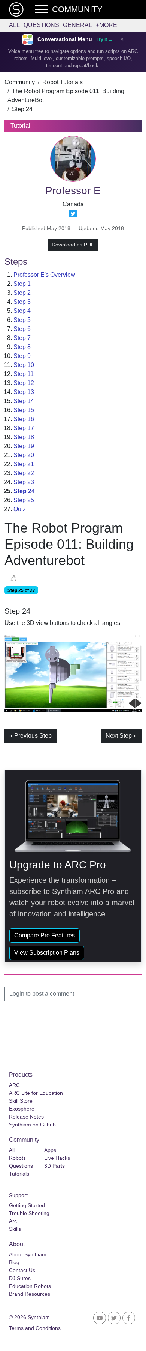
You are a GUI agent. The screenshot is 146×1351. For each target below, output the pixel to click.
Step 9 (22, 356)
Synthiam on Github (32, 1125)
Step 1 (22, 284)
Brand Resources (29, 1294)
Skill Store (21, 1101)
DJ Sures (20, 1278)
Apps (50, 1150)
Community (19, 82)
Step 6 (22, 329)
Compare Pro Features (44, 935)
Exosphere (21, 1109)
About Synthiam (27, 1254)
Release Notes (26, 1117)
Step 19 (23, 446)
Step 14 (23, 401)
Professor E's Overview (44, 275)
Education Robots (30, 1286)
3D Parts (54, 1166)
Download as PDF (73, 245)
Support (18, 1195)
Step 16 (23, 419)
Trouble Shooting (29, 1213)
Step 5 (22, 320)
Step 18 (23, 437)
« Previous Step (30, 735)
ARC (14, 1085)
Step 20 (23, 455)
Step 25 (23, 500)
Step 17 (23, 428)
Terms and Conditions (35, 1328)
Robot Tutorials (62, 82)
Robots (17, 1158)
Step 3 (22, 302)
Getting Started (27, 1205)
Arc (13, 1221)
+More (106, 25)
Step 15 (23, 410)
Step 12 (23, 383)
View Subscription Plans (46, 952)
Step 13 (23, 392)
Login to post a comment (41, 993)
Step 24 (22, 109)
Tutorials (19, 1174)
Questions (41, 25)
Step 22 (23, 473)
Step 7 (22, 338)
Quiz (19, 509)
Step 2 (22, 293)
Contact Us (22, 1270)
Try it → (105, 39)
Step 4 (22, 311)
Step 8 (22, 347)
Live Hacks (57, 1158)
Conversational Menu (64, 39)
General (77, 25)
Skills (15, 1229)
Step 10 (23, 365)
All (14, 25)
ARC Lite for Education (36, 1093)
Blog (14, 1262)
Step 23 (23, 482)
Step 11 (23, 374)
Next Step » (121, 735)
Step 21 (23, 464)
